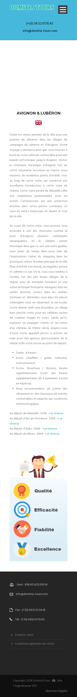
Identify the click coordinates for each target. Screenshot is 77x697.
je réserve (57, 413)
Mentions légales (56, 691)
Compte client (24, 635)
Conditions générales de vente (34, 643)
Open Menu (62, 9)
